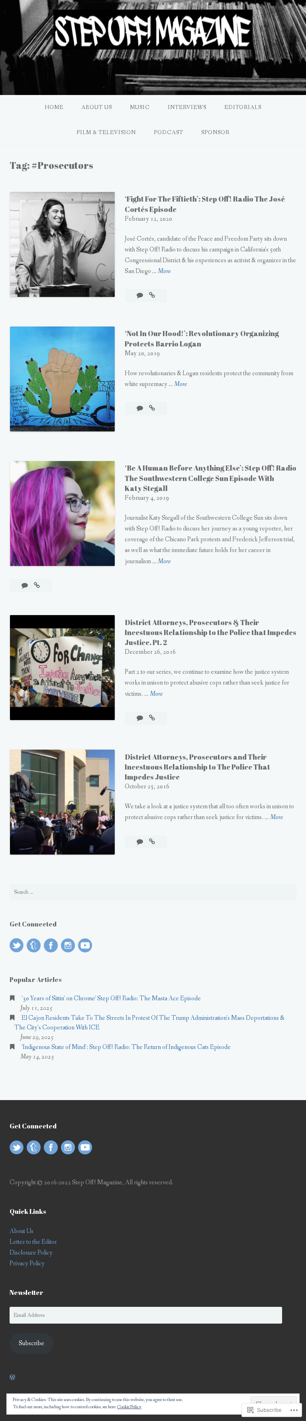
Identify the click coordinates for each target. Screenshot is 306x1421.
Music (140, 107)
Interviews (187, 107)
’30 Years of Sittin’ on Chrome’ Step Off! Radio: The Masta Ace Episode (111, 998)
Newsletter (26, 1292)
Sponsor (215, 132)
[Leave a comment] (140, 295)
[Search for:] (153, 892)
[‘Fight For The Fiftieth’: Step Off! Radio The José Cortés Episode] (152, 295)
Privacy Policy (27, 1263)
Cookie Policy (129, 1407)
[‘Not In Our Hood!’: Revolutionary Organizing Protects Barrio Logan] (152, 408)
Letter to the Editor (33, 1242)
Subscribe (31, 1343)
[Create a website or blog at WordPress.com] (12, 1378)
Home (54, 107)
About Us (96, 107)
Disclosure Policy (31, 1253)
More (164, 272)
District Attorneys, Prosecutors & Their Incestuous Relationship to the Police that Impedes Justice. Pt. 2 (210, 632)
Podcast (168, 132)
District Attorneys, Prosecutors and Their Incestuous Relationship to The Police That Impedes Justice (197, 767)
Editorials (242, 107)
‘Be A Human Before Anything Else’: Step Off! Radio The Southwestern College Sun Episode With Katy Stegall (210, 478)
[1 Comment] (140, 842)
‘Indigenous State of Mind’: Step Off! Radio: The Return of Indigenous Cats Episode (126, 1047)
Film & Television (106, 132)
